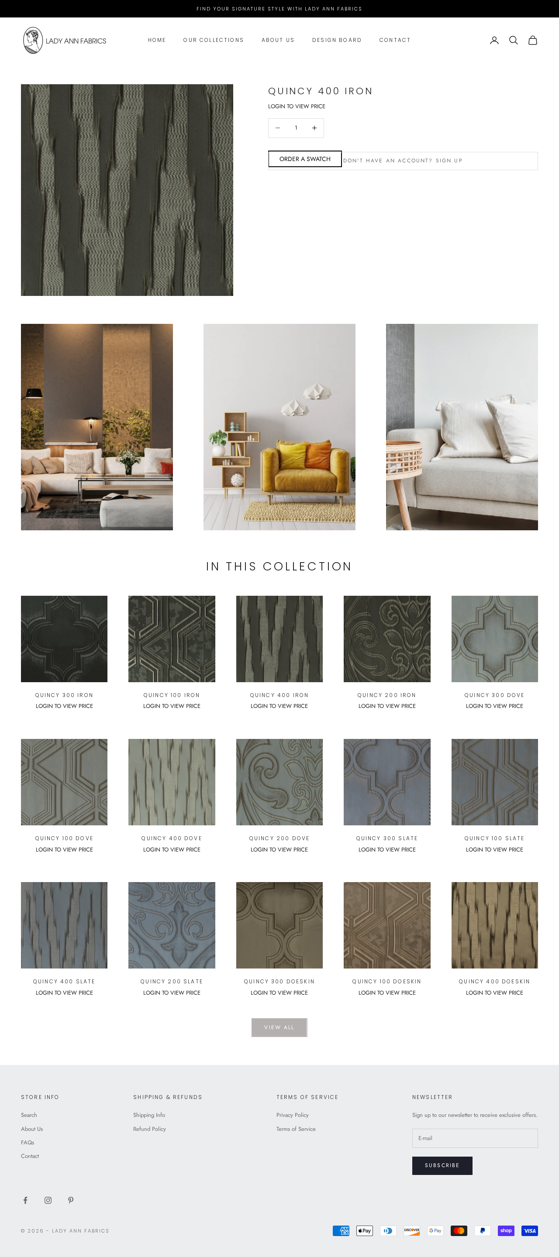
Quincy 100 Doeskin (386, 981)
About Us (278, 40)
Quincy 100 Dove (64, 838)
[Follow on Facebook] (25, 1200)
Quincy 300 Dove (494, 695)
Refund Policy (149, 1129)
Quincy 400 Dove (171, 838)
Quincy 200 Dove (279, 838)
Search (29, 1115)
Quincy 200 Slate (172, 981)
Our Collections (213, 40)
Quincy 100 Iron (172, 695)
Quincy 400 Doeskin (494, 981)
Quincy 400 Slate (64, 981)
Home (157, 40)
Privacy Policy (292, 1115)
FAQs (27, 1142)
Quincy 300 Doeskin (279, 981)
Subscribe (442, 1165)
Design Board (337, 40)
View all (279, 1027)
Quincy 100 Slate (495, 838)
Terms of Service (296, 1129)
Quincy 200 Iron (387, 695)
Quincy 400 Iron (279, 695)
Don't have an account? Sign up (403, 161)
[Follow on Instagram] (48, 1200)
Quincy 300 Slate (387, 838)
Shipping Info (149, 1115)
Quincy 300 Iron (64, 695)
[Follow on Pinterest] (70, 1200)
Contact (395, 40)
